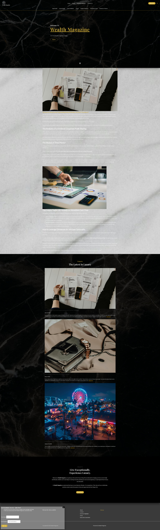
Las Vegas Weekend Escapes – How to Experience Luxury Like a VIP (57, 441)
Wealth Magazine (6, 5)
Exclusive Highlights (81, 3)
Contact (82, 511)
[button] (151, 3)
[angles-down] (80, 54)
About (73, 3)
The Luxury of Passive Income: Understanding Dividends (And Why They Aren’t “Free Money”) (65, 112)
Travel (77, 8)
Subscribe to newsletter (85, 517)
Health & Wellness (84, 8)
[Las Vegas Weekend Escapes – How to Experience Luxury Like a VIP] (80, 411)
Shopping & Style (94, 8)
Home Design (62, 8)
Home (69, 3)
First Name (3, 517)
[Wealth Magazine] (4, 2)
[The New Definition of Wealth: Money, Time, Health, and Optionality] (80, 346)
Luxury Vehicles (70, 8)
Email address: (4, 521)
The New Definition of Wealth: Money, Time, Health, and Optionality (57, 374)
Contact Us (90, 3)
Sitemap (102, 510)
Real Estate (54, 8)
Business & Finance (104, 8)
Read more (109, 316)
